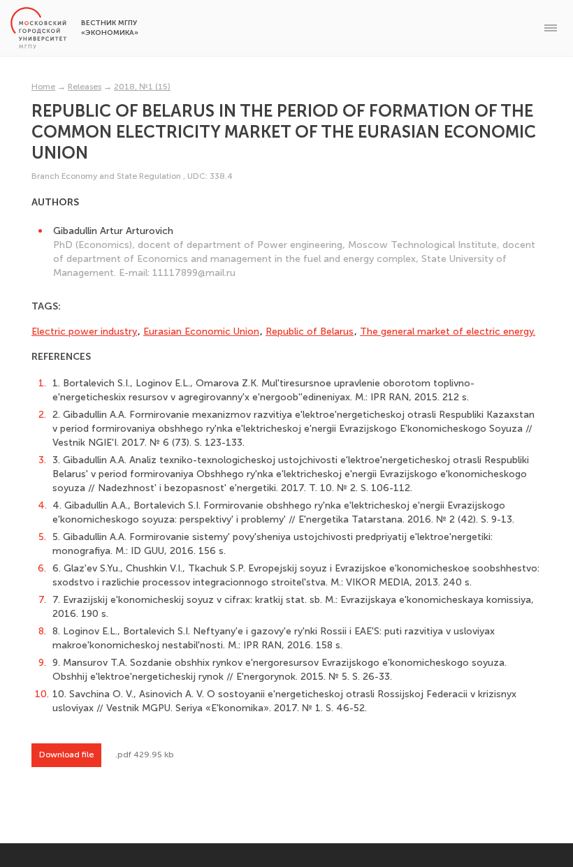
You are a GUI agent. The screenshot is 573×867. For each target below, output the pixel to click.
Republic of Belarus (310, 331)
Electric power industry (84, 331)
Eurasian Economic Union (201, 331)
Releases (84, 87)
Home (43, 87)
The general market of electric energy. (447, 331)
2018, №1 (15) (142, 87)
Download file (66, 754)
